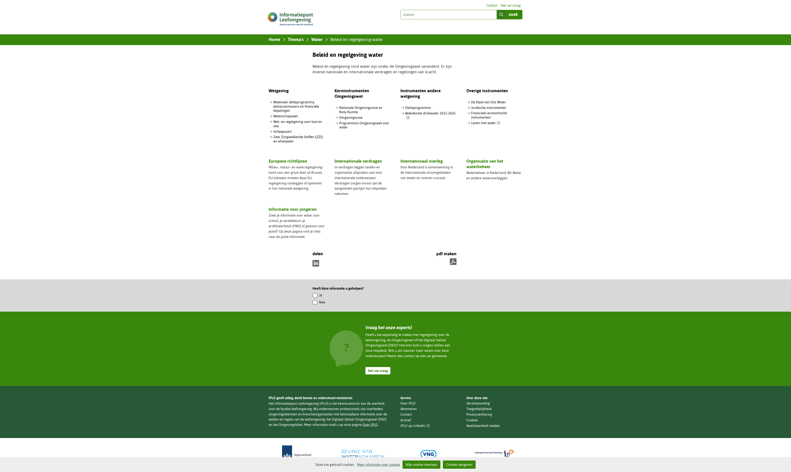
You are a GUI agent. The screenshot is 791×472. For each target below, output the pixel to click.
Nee (322, 302)
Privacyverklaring (479, 414)
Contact (491, 5)
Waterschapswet (285, 116)
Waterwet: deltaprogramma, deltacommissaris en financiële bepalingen (296, 106)
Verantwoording (478, 403)
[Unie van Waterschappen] (362, 454)
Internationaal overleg (421, 160)
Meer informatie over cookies (378, 464)
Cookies (472, 420)
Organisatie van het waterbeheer (484, 163)
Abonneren (408, 409)
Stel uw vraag (511, 5)
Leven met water (485, 123)
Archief (405, 420)
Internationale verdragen (358, 160)
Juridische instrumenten (488, 108)
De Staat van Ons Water (488, 102)
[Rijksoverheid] (296, 454)
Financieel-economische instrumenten (489, 115)
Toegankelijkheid (478, 409)
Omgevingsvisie (351, 117)
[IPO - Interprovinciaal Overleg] (494, 454)
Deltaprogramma (418, 108)
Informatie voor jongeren (293, 209)
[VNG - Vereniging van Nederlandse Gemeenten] (428, 454)
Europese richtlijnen (288, 160)
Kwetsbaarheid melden (483, 426)
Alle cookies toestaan (421, 464)
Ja (320, 295)
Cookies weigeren (459, 464)
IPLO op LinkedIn (415, 426)
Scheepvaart (282, 131)
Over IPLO (370, 425)
